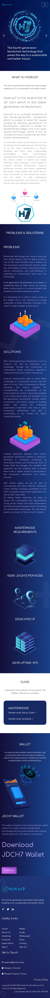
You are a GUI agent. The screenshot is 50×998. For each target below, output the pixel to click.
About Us (6, 932)
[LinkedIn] (13, 909)
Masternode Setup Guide (21, 713)
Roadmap (6, 936)
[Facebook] (3, 909)
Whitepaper (24, 936)
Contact (23, 943)
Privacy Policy (41, 980)
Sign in (5, 947)
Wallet (22, 929)
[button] (4, 35)
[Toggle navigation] (45, 4)
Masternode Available (20, 719)
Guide (22, 932)
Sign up (22, 947)
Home (5, 929)
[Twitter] (8, 909)
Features (6, 940)
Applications (7, 943)
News (21, 940)
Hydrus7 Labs (26, 985)
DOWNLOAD (9, 870)
